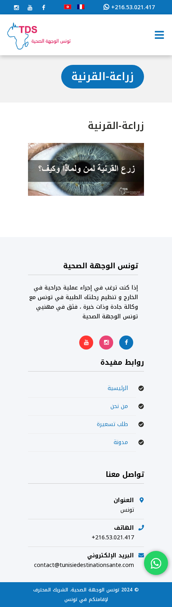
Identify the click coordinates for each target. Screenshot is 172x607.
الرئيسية (118, 388)
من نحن (119, 406)
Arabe (67, 6)
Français (80, 6)
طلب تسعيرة (112, 424)
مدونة (121, 442)
